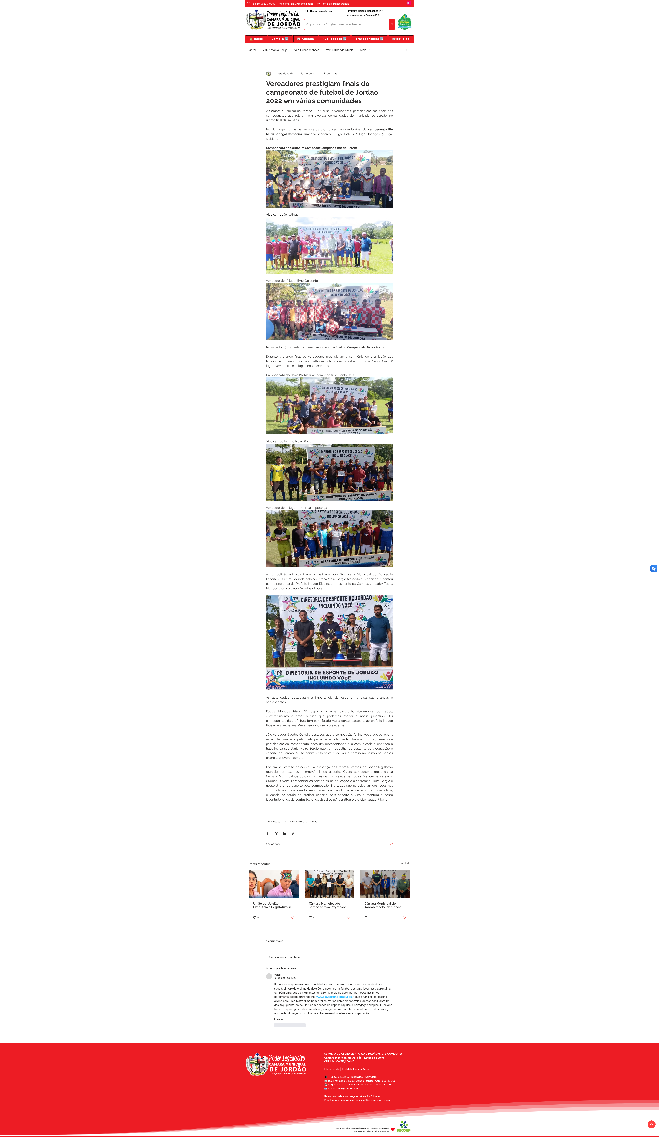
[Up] (652, 1124)
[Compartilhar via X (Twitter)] (276, 833)
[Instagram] (409, 3)
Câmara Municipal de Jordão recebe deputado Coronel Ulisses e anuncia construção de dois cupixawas (384, 905)
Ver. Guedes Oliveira (278, 821)
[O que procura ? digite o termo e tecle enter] (392, 24)
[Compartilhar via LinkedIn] (284, 833)
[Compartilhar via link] (292, 833)
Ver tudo (405, 863)
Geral (252, 50)
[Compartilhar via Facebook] (267, 833)
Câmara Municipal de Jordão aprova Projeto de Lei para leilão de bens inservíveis (327, 905)
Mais (363, 50)
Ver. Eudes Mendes (306, 50)
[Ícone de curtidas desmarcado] (276, 1025)
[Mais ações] (391, 73)
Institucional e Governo (304, 821)
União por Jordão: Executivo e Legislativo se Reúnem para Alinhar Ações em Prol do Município (273, 905)
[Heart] (392, 1129)
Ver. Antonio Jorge (275, 50)
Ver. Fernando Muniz (339, 50)
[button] (280, 39)
